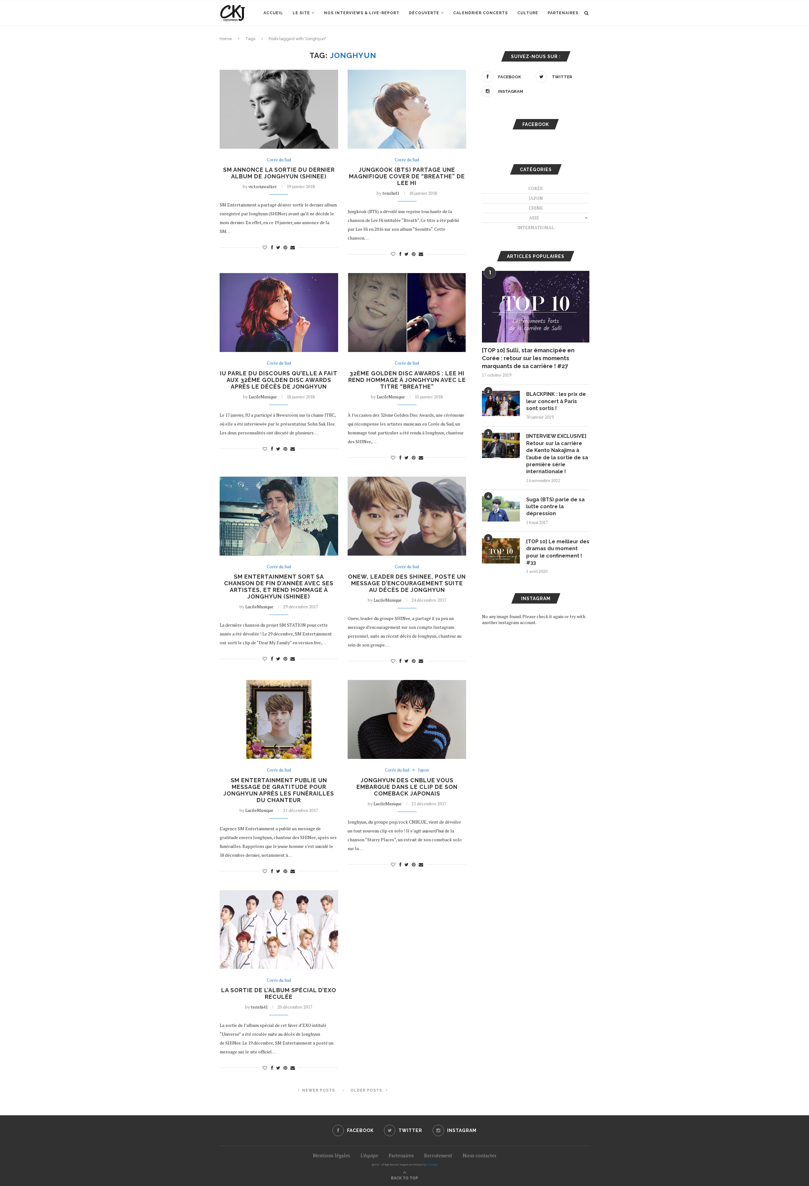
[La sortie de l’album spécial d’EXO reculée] (279, 929)
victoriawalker (262, 186)
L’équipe (369, 1155)
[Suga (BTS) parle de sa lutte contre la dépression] (501, 508)
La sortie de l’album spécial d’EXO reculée (278, 993)
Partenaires (563, 13)
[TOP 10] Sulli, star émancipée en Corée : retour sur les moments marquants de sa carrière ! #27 (528, 358)
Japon (423, 770)
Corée (535, 188)
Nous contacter (479, 1155)
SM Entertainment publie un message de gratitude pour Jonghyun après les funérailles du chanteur (278, 790)
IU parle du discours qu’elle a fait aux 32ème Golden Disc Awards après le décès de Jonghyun (279, 380)
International (535, 227)
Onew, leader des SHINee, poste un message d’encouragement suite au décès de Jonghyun (407, 583)
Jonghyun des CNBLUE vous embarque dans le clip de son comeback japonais (407, 787)
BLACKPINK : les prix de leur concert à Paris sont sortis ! (556, 401)
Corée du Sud (279, 160)
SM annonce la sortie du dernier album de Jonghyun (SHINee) (279, 173)
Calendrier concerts (480, 13)
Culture (527, 13)
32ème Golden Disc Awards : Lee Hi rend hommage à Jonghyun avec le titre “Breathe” (407, 380)
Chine (536, 208)
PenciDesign (432, 1164)
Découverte (424, 13)
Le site (301, 13)
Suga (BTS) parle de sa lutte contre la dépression (555, 507)
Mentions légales (331, 1155)
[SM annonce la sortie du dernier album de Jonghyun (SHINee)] (279, 109)
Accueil (273, 13)
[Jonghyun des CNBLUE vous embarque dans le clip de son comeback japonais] (407, 719)
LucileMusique (263, 397)
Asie (534, 218)
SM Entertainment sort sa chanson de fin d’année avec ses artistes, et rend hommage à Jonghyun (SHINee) (278, 586)
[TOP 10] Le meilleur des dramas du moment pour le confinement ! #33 (557, 552)
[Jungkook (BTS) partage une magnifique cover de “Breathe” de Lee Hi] (407, 109)
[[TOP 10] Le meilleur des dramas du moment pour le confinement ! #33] (501, 550)
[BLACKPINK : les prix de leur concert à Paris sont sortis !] (501, 403)
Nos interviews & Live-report (361, 13)
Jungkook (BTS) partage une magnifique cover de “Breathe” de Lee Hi (407, 176)
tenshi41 (390, 193)
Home (226, 38)
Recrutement (438, 1155)
